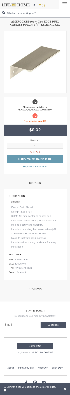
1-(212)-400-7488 (44, 352)
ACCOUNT (43, 368)
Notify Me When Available (35, 159)
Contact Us (35, 346)
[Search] (3, 12)
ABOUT (11, 368)
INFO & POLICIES (26, 368)
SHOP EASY (57, 368)
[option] (35, 62)
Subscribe (53, 325)
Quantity (35, 140)
